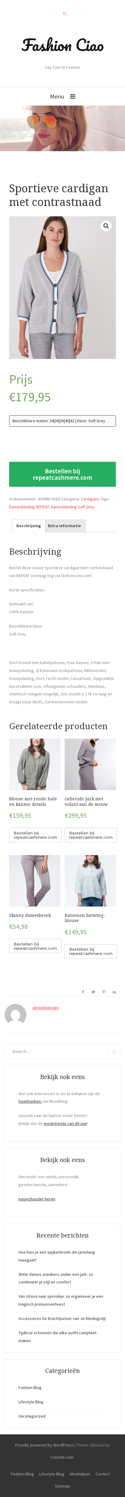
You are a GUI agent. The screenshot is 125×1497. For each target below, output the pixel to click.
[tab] (29, 526)
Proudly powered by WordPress (44, 1445)
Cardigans (90, 499)
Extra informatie (64, 525)
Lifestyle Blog (31, 1402)
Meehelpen (80, 1474)
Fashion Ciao (63, 44)
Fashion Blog (30, 1387)
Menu (57, 96)
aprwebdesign (45, 1007)
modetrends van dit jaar (65, 1123)
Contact (103, 1474)
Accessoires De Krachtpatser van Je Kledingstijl (62, 1318)
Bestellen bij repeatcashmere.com (62, 474)
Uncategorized (32, 1416)
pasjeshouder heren (37, 1199)
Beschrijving (28, 525)
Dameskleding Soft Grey (73, 507)
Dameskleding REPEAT (29, 507)
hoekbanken (30, 1101)
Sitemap (62, 1486)
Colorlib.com (62, 1457)
